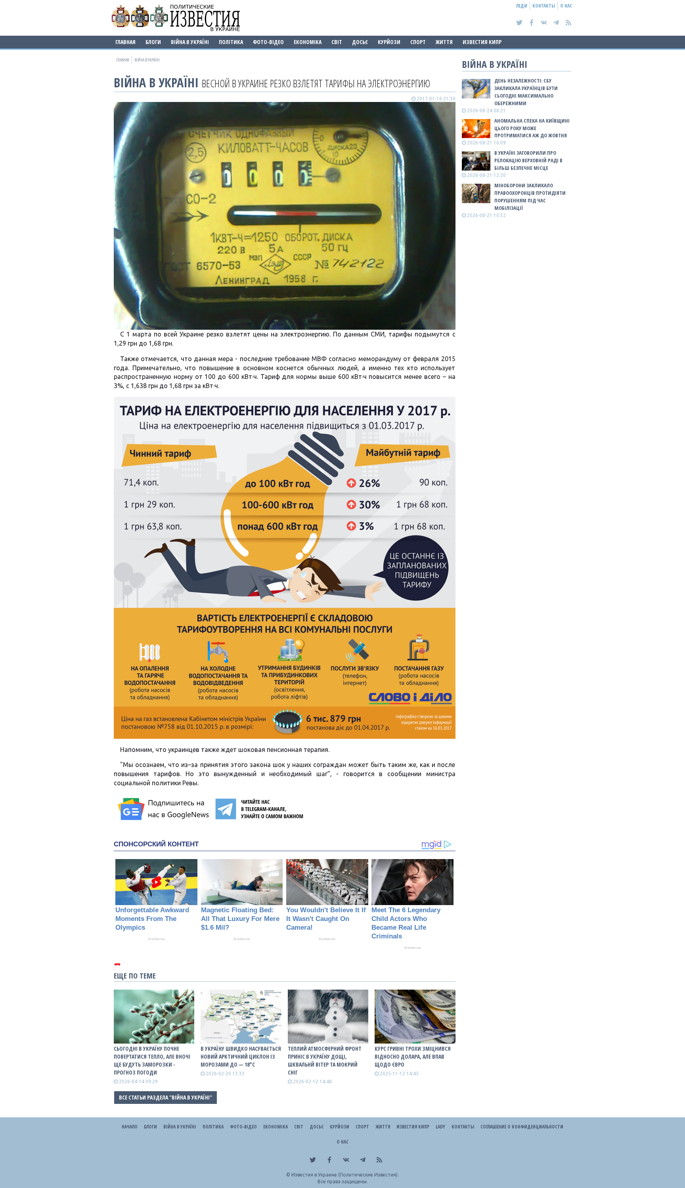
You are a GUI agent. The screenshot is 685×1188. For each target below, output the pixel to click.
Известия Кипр (482, 42)
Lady (440, 1126)
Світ (336, 42)
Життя (444, 42)
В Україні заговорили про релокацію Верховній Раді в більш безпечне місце (528, 160)
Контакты (543, 5)
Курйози (389, 42)
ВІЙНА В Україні (190, 42)
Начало (130, 1126)
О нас (566, 5)
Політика (231, 42)
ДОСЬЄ (360, 42)
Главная (125, 42)
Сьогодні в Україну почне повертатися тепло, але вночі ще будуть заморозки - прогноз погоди (152, 1060)
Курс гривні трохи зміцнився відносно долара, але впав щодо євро (413, 1056)
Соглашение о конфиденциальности (521, 1126)
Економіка (307, 42)
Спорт (418, 42)
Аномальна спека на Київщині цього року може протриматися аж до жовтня (532, 128)
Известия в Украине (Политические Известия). (345, 1174)
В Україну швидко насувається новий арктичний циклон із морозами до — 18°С (241, 1056)
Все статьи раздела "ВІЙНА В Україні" (165, 1097)
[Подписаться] (164, 809)
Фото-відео (268, 42)
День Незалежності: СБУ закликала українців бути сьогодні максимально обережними (526, 92)
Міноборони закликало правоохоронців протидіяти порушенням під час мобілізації (530, 196)
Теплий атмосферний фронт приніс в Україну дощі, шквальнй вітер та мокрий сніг (325, 1060)
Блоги (153, 42)
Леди (521, 5)
